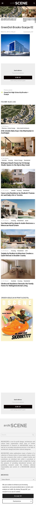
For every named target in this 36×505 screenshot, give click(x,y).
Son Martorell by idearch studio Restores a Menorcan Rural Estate (17, 224)
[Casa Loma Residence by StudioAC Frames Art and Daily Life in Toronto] (18, 178)
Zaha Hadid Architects (23, 128)
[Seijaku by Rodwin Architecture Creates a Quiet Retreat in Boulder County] (18, 239)
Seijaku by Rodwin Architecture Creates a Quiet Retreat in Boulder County (17, 254)
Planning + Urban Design (8, 128)
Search (33, 435)
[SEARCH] (34, 3)
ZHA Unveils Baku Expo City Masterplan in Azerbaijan (9, 19)
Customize (17, 501)
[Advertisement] (18, 368)
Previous (1, 14)
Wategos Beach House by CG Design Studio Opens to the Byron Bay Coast (15, 164)
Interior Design (18, 160)
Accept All (18, 496)
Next (35, 14)
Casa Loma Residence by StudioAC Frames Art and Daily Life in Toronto (18, 194)
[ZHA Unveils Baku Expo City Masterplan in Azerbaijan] (11, 12)
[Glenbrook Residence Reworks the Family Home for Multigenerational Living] (18, 269)
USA (26, 250)
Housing (10, 160)
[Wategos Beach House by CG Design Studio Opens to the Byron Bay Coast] (18, 146)
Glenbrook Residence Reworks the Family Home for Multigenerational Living (17, 285)
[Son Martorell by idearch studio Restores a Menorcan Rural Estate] (18, 209)
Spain (26, 220)
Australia (4, 160)
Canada (13, 190)
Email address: (18, 70)
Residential (27, 160)
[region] (18, 493)
